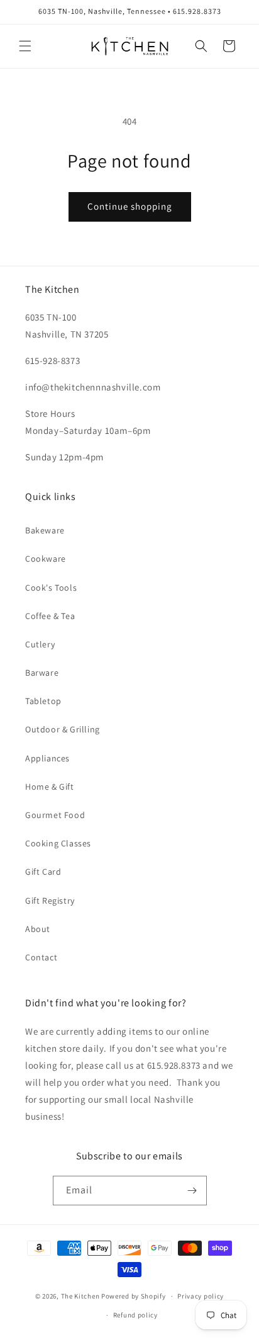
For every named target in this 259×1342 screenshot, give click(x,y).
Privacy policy (200, 1296)
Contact (41, 957)
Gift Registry (50, 900)
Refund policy (135, 1315)
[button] (25, 46)
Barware (41, 672)
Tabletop (43, 701)
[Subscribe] (192, 1190)
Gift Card (43, 871)
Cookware (45, 558)
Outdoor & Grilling (62, 729)
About (37, 929)
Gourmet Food (55, 815)
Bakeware (45, 530)
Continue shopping (129, 206)
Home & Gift (49, 786)
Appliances (47, 758)
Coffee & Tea (50, 616)
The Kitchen (81, 1296)
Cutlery (40, 644)
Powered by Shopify (133, 1296)
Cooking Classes (58, 843)
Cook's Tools (51, 587)
